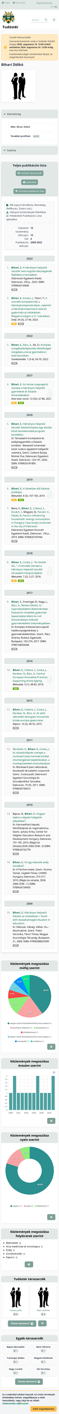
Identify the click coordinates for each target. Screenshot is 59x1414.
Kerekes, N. (19, 673)
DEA (14, 290)
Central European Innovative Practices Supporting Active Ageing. (30, 677)
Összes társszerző (22, 1323)
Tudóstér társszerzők (31, 173)
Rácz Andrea (43, 1310)
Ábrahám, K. (20, 749)
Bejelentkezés (44, 3)
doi (14, 324)
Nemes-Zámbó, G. (31, 605)
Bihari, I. (16, 267)
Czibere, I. (38, 508)
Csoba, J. (28, 562)
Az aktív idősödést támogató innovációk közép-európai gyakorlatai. (31, 716)
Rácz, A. (27, 344)
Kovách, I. (16, 512)
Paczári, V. (43, 512)
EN (52, 7)
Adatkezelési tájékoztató (15, 1403)
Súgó (7, 2)
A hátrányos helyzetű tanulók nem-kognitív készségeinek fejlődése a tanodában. (31, 271)
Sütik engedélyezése (43, 1408)
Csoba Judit (16, 1310)
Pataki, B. (16, 515)
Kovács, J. (28, 298)
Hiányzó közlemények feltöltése (27, 212)
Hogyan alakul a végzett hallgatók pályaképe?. (29, 817)
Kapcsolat (20, 2)
